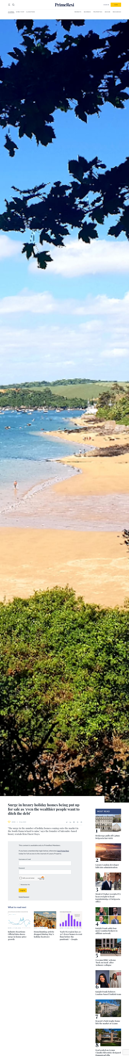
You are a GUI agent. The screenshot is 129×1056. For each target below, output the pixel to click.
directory (20, 12)
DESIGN (107, 12)
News (13, 822)
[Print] (81, 822)
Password (22, 868)
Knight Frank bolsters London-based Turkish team (108, 993)
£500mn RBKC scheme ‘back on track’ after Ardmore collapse (105, 962)
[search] (13, 5)
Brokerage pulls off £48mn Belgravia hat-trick (107, 836)
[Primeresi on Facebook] (74, 822)
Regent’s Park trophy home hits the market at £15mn (107, 1022)
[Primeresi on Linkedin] (70, 822)
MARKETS (78, 12)
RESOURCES (117, 12)
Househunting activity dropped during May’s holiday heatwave (44, 934)
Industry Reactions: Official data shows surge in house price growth (17, 935)
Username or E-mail (25, 859)
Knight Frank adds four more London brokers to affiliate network (106, 931)
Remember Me (25, 884)
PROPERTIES (97, 12)
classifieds (30, 12)
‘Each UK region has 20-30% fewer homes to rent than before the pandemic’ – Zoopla (71, 935)
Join (116, 4)
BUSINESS (87, 12)
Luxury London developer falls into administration (107, 866)
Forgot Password (24, 897)
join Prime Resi (63, 851)
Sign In (106, 4)
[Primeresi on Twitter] (66, 822)
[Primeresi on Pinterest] (77, 822)
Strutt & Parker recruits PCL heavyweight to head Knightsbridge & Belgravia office (108, 898)
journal (11, 12)
